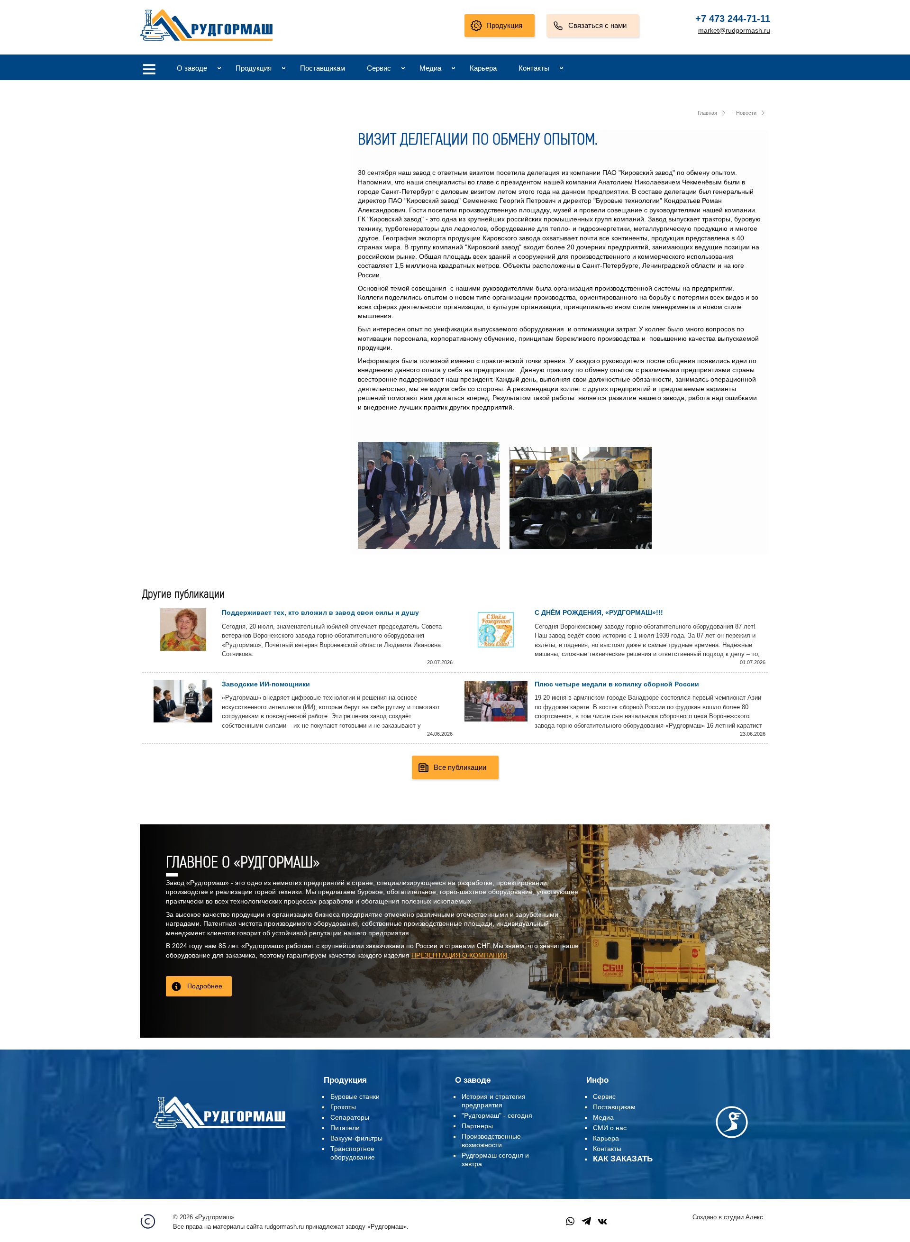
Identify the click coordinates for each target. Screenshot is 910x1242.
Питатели (345, 1128)
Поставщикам (322, 68)
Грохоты (343, 1107)
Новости (746, 113)
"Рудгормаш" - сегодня (497, 1115)
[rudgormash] (219, 1129)
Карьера (483, 68)
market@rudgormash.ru (734, 30)
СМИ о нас (610, 1128)
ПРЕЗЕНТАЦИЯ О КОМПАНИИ (459, 955)
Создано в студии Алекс (727, 1217)
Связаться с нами (597, 25)
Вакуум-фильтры (356, 1138)
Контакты (534, 68)
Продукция (504, 25)
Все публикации (460, 767)
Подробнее (204, 986)
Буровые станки (355, 1096)
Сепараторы (349, 1117)
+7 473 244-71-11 (732, 18)
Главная (707, 113)
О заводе (192, 68)
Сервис (379, 68)
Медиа (430, 68)
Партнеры (477, 1126)
